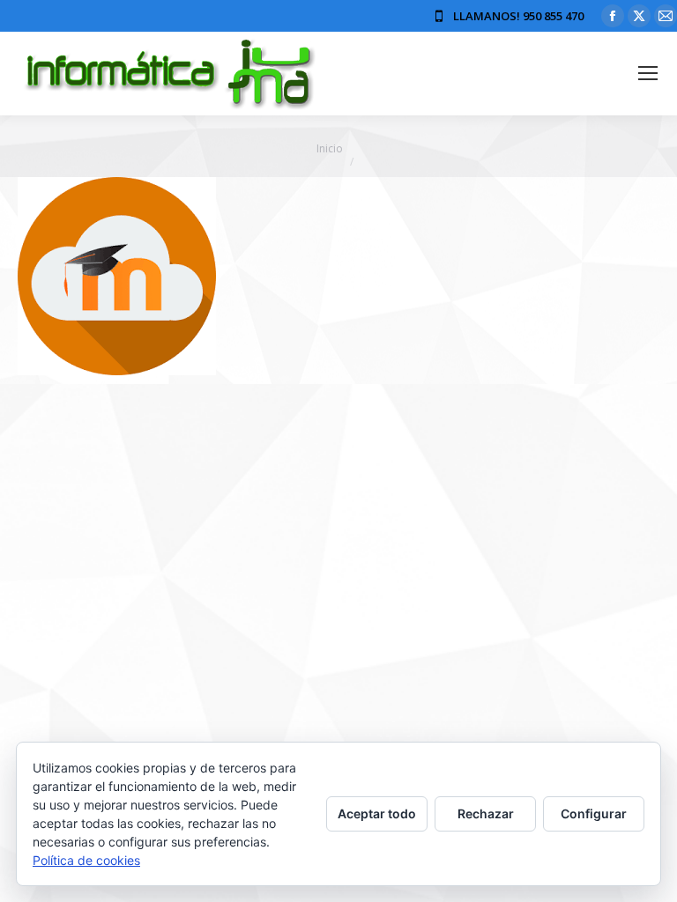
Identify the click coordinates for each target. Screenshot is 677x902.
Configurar (594, 813)
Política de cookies (86, 860)
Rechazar (486, 813)
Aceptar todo (377, 813)
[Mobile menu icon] (647, 73)
